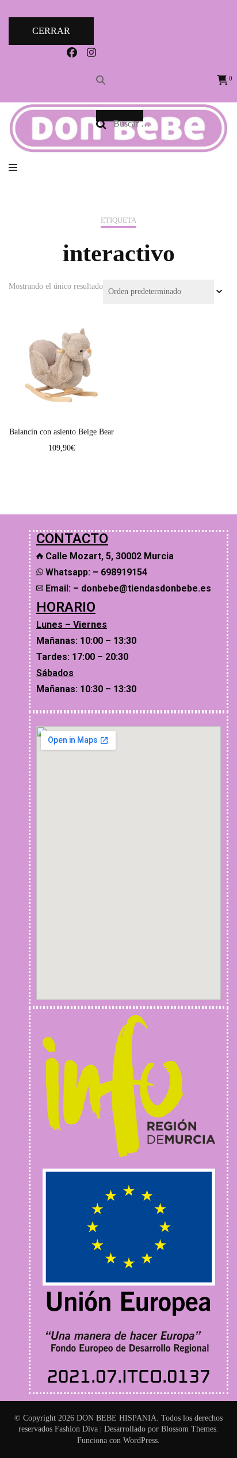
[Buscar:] (166, 124)
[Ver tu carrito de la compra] (222, 80)
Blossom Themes (188, 1429)
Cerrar (51, 31)
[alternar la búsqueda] (100, 80)
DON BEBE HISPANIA (116, 1418)
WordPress (140, 1440)
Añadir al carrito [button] (61, 357)
